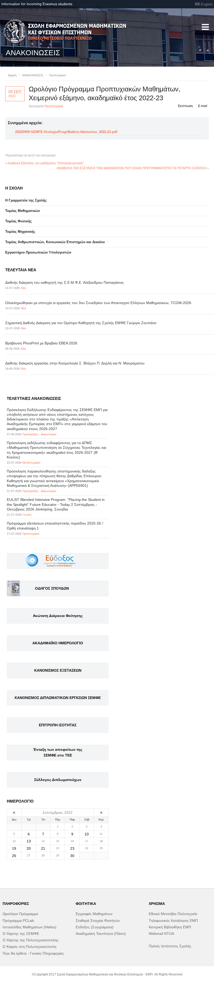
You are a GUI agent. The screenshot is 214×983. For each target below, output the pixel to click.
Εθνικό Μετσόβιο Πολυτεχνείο (173, 914)
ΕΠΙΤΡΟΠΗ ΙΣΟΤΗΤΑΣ (57, 725)
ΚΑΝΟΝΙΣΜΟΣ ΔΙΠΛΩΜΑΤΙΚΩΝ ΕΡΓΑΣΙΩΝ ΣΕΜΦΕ (58, 698)
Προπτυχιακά (57, 75)
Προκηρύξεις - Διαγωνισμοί (39, 434)
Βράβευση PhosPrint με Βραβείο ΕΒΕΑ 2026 (41, 343)
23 (72, 848)
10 (87, 834)
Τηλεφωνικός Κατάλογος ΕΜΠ (173, 920)
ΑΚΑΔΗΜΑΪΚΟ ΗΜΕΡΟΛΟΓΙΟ (57, 643)
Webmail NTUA (161, 933)
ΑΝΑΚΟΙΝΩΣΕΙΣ (32, 75)
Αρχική (12, 75)
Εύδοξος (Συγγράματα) (95, 927)
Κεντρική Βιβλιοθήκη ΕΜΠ (170, 927)
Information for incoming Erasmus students (36, 4)
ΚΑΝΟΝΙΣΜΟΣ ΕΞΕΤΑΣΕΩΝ (57, 670)
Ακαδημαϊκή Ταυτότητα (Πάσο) (101, 933)
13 (29, 841)
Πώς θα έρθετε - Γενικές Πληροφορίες (33, 953)
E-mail (202, 106)
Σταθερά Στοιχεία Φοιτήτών (98, 920)
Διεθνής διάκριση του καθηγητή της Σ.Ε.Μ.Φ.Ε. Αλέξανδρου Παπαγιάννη (64, 282)
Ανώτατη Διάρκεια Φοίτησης (58, 616)
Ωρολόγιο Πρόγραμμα (20, 914)
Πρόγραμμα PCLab (18, 920)
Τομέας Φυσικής (18, 221)
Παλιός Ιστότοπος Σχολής (170, 946)
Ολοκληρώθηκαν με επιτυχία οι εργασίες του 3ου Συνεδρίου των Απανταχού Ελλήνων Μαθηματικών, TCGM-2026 (98, 303)
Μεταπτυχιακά (31, 462)
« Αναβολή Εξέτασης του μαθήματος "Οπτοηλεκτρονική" (44, 163)
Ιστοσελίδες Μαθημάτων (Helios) (29, 927)
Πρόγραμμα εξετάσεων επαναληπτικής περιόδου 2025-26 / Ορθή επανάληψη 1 (55, 525)
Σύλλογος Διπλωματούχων (57, 780)
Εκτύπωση (185, 106)
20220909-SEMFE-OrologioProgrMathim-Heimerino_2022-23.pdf (66, 132)
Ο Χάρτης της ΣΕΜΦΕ (21, 933)
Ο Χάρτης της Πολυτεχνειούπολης (30, 940)
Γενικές (27, 514)
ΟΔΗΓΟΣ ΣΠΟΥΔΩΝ (52, 588)
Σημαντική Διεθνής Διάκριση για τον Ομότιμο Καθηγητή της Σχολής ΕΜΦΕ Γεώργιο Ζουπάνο (80, 323)
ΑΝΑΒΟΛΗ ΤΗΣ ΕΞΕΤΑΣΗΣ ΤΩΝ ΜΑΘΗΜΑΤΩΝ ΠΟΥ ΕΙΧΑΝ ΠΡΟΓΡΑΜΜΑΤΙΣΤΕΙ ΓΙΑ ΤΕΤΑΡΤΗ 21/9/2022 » (133, 168)
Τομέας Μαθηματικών (22, 211)
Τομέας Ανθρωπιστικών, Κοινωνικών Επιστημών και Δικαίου (55, 242)
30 (72, 856)
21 (43, 848)
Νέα (23, 287)
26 (14, 856)
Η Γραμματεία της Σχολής (26, 200)
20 (29, 848)
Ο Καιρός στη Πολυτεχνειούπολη (29, 946)
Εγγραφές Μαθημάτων (94, 914)
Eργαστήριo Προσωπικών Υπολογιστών (38, 252)
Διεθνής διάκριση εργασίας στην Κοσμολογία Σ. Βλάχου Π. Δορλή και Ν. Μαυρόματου (75, 363)
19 (14, 848)
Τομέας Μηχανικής (20, 232)
